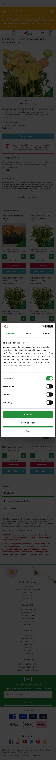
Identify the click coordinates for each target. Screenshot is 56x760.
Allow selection (28, 423)
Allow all (28, 414)
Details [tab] (28, 333)
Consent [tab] (10, 333)
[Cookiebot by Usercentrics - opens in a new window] (41, 326)
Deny (28, 431)
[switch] (49, 386)
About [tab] (46, 333)
